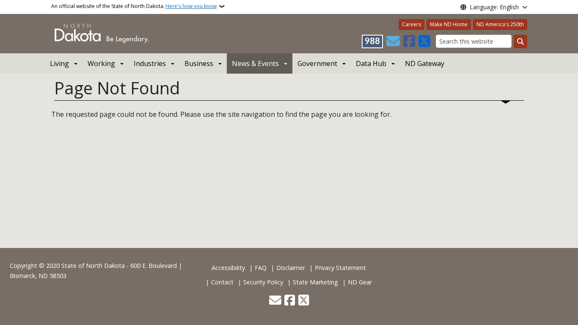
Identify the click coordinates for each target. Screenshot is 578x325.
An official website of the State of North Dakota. (134, 6)
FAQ (261, 268)
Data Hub (371, 63)
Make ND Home (449, 24)
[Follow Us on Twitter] (424, 41)
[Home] (101, 33)
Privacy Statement (340, 268)
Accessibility (228, 268)
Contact (222, 282)
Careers (411, 24)
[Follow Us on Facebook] (409, 41)
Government (317, 63)
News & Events (255, 63)
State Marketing (315, 282)
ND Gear (360, 282)
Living (59, 63)
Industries (150, 63)
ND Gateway (424, 63)
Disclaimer (290, 268)
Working (101, 63)
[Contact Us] (393, 41)
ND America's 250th (500, 24)
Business (198, 63)
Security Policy (263, 282)
